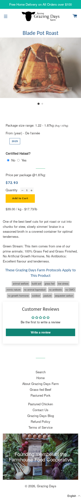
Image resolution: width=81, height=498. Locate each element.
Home (40, 377)
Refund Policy (40, 421)
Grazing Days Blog (40, 415)
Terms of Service (40, 427)
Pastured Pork (40, 395)
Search (41, 371)
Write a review (40, 332)
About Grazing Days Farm (40, 383)
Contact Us (40, 409)
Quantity (12, 189)
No (13, 160)
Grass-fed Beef (40, 389)
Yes (24, 160)
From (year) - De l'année (23, 133)
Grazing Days (46, 485)
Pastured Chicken (40, 404)
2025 (15, 141)
